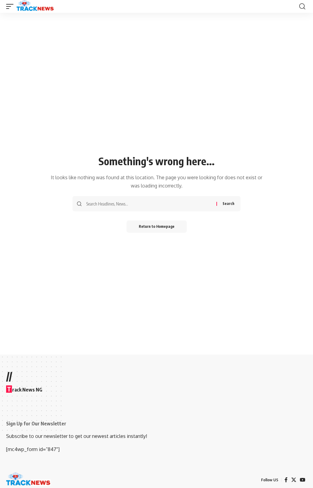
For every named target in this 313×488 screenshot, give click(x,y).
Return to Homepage (157, 226)
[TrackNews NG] (35, 6)
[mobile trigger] (11, 6)
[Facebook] (286, 480)
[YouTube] (302, 480)
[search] (302, 6)
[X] (294, 480)
